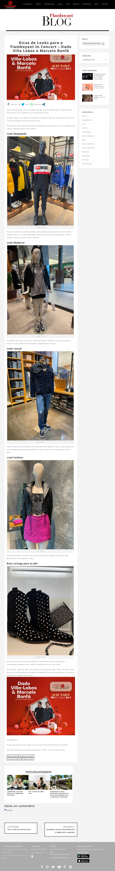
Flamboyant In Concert (26, 756)
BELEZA (84, 116)
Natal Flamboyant (88, 144)
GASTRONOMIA (86, 132)
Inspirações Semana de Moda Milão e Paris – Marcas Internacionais (100, 76)
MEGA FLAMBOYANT (88, 136)
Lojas (68, 4)
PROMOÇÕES (86, 156)
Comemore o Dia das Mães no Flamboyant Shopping (15, 793)
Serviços (76, 4)
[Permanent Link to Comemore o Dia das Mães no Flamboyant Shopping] (18, 789)
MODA (84, 140)
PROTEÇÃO (85, 160)
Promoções (87, 4)
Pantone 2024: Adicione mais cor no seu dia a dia (99, 86)
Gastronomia (49, 4)
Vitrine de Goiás (28, 759)
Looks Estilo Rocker (14, 759)
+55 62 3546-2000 (59, 849)
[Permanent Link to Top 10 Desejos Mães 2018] (39, 789)
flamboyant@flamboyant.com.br (60, 854)
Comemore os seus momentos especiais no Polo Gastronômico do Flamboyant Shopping (59, 794)
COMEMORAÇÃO (87, 120)
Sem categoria (87, 164)
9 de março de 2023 (28, 39)
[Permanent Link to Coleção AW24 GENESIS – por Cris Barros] (87, 101)
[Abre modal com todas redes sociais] (43, 104)
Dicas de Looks (12, 756)
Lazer (59, 4)
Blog (96, 4)
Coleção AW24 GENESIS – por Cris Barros (99, 97)
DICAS (59, 39)
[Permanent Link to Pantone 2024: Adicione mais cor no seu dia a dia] (87, 90)
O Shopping (27, 4)
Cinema (38, 4)
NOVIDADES (85, 152)
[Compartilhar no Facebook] (12, 104)
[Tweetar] (25, 104)
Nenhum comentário (46, 39)
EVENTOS (85, 128)
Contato (104, 4)
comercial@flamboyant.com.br (59, 857)
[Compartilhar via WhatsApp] (35, 104)
